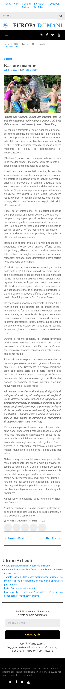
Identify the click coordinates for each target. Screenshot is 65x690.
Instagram (39, 3)
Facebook (54, 3)
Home (6, 44)
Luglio (25, 44)
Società (41, 44)
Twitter (26, 7)
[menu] (6, 35)
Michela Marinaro (30, 70)
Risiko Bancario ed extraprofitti (19, 588)
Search (61, 16)
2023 (16, 44)
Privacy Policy (11, 3)
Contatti (26, 3)
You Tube (38, 7)
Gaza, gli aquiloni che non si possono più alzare (27, 565)
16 (33, 44)
